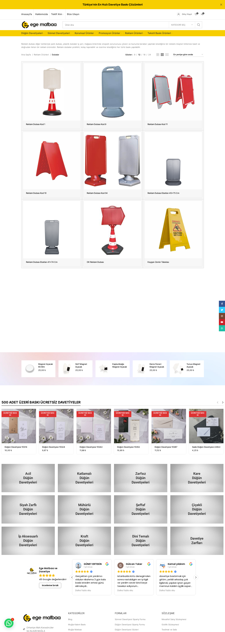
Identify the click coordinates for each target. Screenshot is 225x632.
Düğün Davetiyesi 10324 (53, 447)
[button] (195, 577)
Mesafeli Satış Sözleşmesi (174, 619)
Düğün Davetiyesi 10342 (91, 447)
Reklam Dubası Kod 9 (96, 124)
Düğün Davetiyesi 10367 (166, 447)
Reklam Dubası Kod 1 (35, 124)
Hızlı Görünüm (78, 68)
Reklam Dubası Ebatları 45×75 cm (163, 193)
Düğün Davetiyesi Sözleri (127, 629)
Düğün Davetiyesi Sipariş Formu (130, 624)
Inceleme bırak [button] (50, 585)
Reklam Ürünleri (41, 54)
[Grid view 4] (167, 54)
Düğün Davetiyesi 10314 (16, 447)
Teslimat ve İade (169, 629)
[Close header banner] (221, 4)
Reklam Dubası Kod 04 (97, 193)
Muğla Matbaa (75, 629)
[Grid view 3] (162, 54)
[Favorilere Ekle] (78, 74)
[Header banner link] (108, 4)
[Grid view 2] (157, 54)
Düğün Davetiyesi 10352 (128, 447)
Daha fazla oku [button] (83, 590)
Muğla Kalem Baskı (77, 624)
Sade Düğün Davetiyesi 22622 (206, 447)
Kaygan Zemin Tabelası (158, 262)
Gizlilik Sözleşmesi (170, 624)
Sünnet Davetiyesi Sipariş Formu (130, 619)
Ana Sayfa (26, 54)
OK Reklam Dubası (95, 262)
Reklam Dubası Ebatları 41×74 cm (41, 262)
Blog (70, 619)
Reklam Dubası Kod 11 (158, 124)
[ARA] (198, 24)
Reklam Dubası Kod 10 (36, 193)
